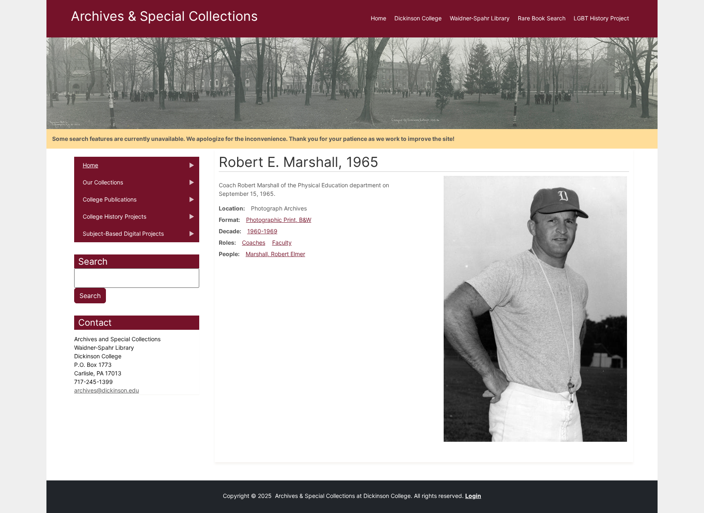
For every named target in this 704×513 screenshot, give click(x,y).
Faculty (282, 242)
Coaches (253, 242)
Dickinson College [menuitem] (418, 18)
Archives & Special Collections (164, 16)
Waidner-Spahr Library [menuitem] (480, 18)
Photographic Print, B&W (278, 219)
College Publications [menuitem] (105, 202)
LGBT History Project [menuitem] (601, 18)
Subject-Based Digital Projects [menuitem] (119, 236)
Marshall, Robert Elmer (275, 253)
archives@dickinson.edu (106, 390)
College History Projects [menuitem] (110, 219)
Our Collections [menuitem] (98, 185)
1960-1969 (262, 231)
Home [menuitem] (378, 18)
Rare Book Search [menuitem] (541, 18)
